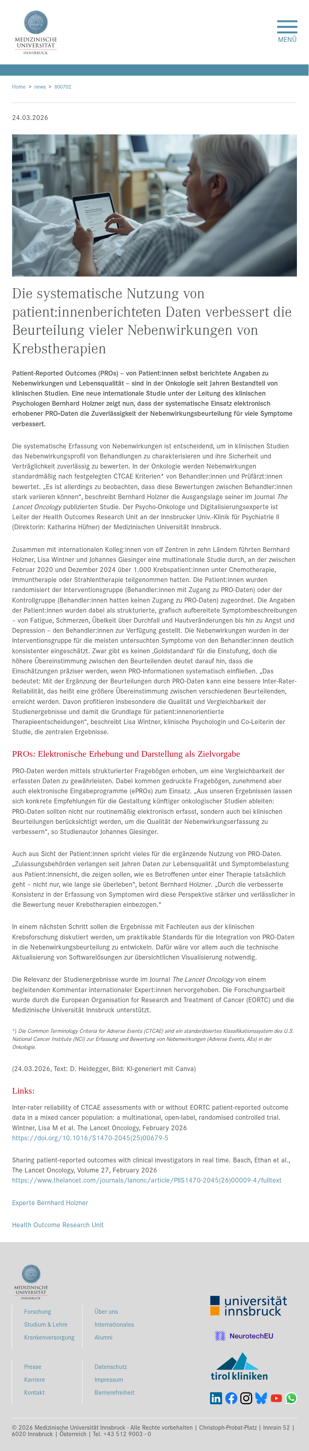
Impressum (109, 1379)
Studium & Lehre (46, 1324)
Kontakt (34, 1392)
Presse (32, 1366)
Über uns (106, 1311)
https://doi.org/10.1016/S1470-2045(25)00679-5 (90, 1137)
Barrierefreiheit (114, 1392)
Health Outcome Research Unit (58, 1224)
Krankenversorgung (49, 1337)
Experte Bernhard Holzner (50, 1202)
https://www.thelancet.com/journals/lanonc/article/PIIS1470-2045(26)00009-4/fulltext (147, 1180)
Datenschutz (111, 1366)
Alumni (104, 1337)
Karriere (34, 1379)
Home (19, 86)
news (40, 86)
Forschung (37, 1311)
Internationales (114, 1324)
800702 (62, 86)
